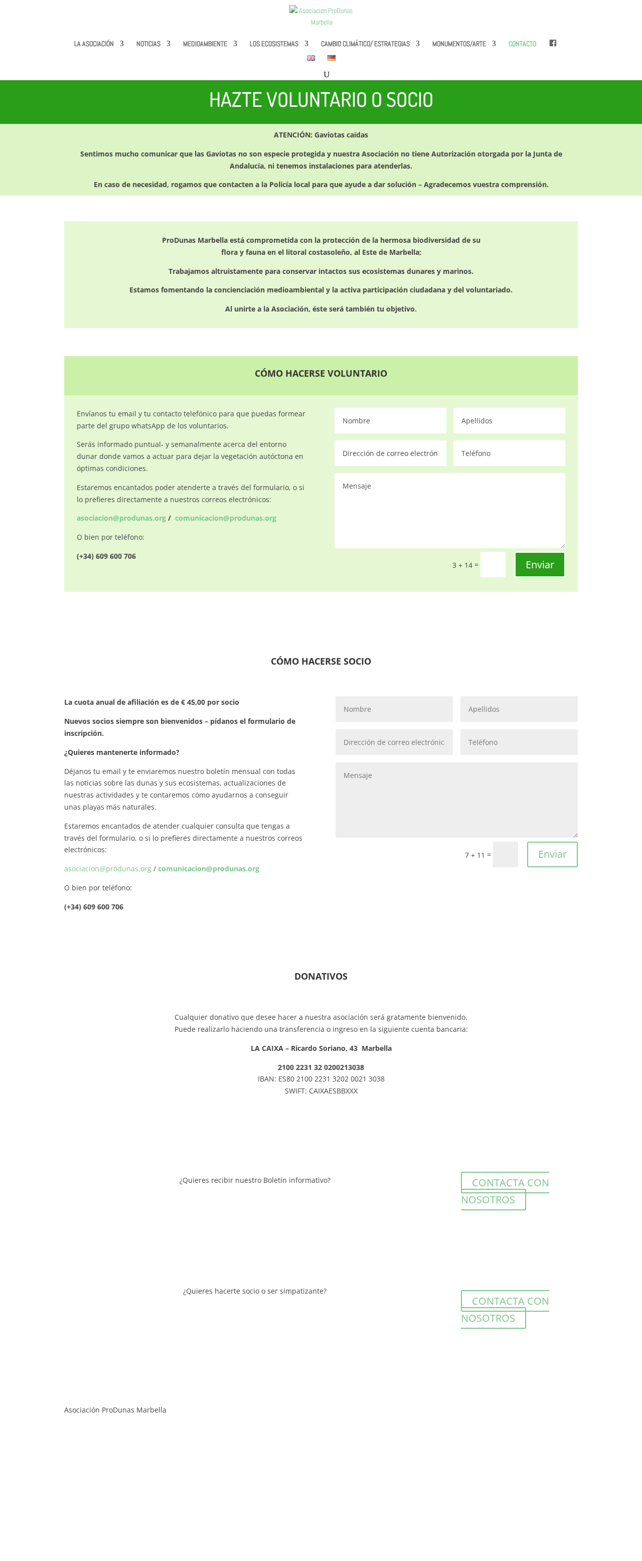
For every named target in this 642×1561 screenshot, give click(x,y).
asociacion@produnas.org (107, 868)
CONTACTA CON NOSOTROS (505, 1191)
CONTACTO (522, 44)
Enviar (540, 564)
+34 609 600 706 (91, 1496)
